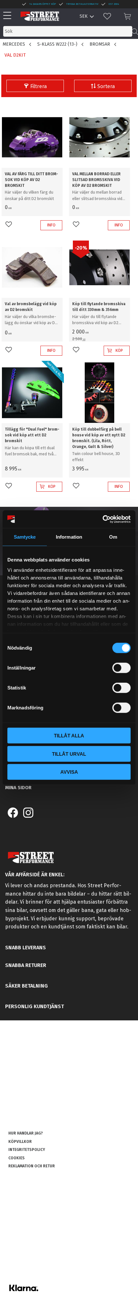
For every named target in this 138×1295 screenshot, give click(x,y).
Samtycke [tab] (25, 537)
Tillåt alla (69, 735)
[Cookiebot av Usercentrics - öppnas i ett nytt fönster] (102, 519)
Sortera (106, 86)
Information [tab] (69, 537)
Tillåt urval (69, 753)
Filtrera (38, 86)
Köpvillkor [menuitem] (20, 1141)
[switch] (121, 668)
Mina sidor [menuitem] (18, 787)
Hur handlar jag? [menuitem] (25, 1133)
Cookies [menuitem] (16, 1158)
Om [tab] (113, 537)
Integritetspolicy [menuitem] (26, 1149)
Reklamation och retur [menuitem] (31, 1166)
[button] (8, 16)
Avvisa (69, 772)
